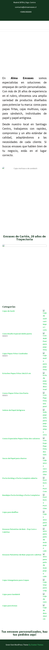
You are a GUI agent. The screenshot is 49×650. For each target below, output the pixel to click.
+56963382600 (26, 12)
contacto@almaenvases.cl (26, 7)
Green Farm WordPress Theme (24, 645)
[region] (24, 53)
